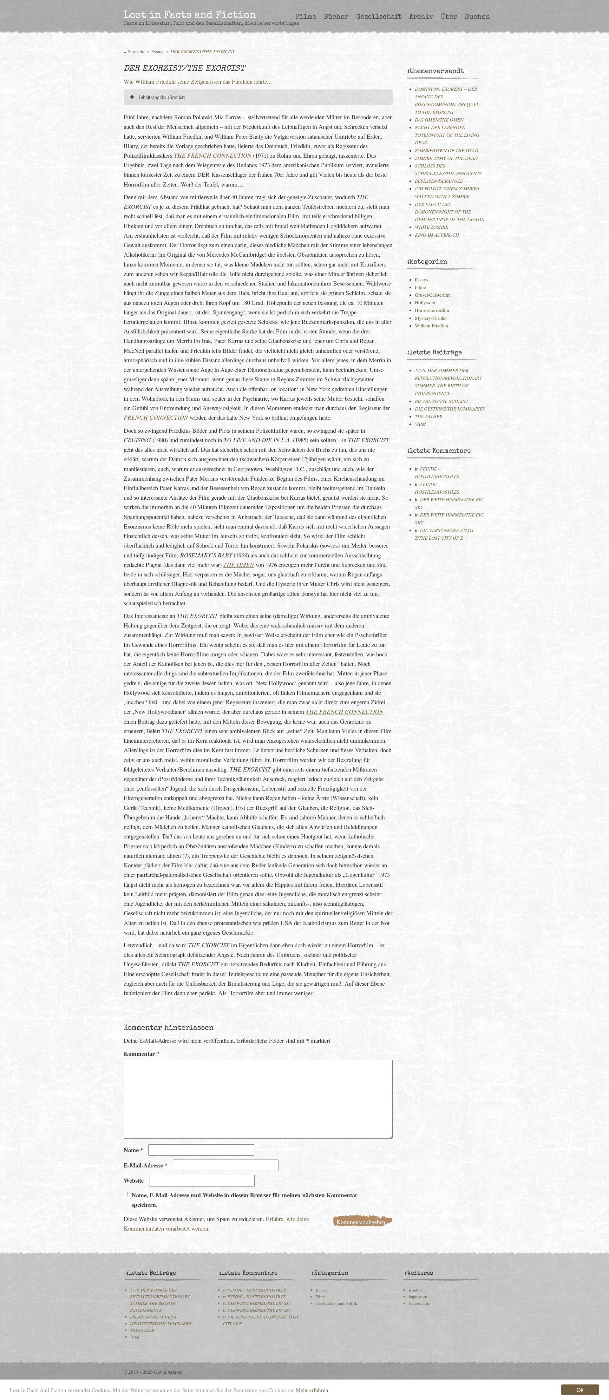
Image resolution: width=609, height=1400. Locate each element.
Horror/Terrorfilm (432, 310)
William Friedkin (431, 325)
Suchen (477, 17)
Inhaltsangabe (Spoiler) (161, 97)
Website (134, 1180)
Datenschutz (419, 1303)
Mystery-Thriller (431, 318)
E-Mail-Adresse (145, 1165)
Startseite (137, 51)
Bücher (336, 17)
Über (449, 17)
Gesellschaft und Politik (336, 1303)
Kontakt (416, 1290)
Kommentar (141, 1053)
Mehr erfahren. (313, 1390)
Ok (580, 1390)
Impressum (418, 1296)
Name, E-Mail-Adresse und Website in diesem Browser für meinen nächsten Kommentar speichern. (244, 1200)
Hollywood (426, 302)
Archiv (421, 17)
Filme (306, 17)
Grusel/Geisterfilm (433, 295)
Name (133, 1150)
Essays (158, 51)
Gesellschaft (379, 17)
